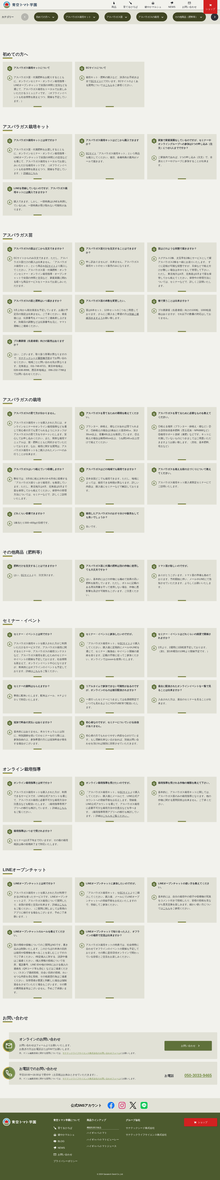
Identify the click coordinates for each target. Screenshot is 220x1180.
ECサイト (96, 81)
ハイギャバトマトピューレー (103, 1139)
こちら (108, 85)
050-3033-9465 (198, 1075)
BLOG (61, 1141)
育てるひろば (130, 7)
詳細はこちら (30, 173)
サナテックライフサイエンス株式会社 (146, 1134)
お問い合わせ (188, 1045)
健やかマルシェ (153, 7)
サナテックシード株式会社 (140, 1128)
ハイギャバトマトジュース (102, 1146)
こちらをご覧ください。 (116, 815)
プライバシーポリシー (65, 1161)
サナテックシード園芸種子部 (34, 358)
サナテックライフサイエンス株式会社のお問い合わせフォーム (91, 1053)
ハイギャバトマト (97, 1132)
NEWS (171, 7)
